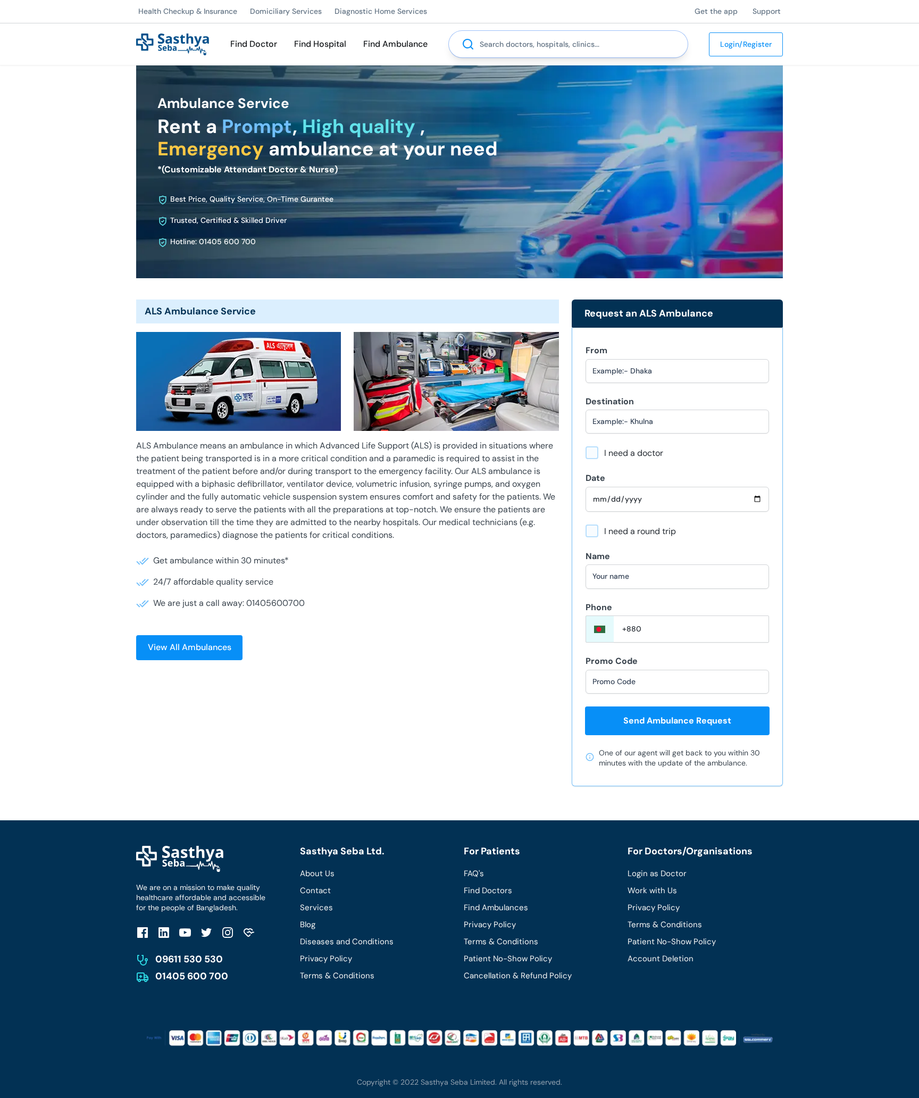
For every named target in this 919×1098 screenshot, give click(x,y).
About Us (317, 873)
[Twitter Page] (206, 932)
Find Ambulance (395, 43)
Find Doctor (253, 43)
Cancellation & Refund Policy (518, 975)
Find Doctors (488, 890)
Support (767, 11)
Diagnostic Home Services (381, 11)
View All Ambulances (189, 647)
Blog (307, 924)
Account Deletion (661, 958)
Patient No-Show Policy (508, 958)
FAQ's (474, 873)
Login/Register (746, 44)
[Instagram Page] (227, 932)
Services (316, 907)
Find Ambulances (496, 907)
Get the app (716, 11)
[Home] (172, 43)
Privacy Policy (326, 958)
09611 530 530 (189, 959)
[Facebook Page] (142, 932)
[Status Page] (249, 932)
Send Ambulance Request (677, 720)
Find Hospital (320, 43)
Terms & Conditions (337, 975)
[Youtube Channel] (185, 932)
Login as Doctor (657, 873)
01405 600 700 (191, 976)
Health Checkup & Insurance (187, 11)
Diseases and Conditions (347, 941)
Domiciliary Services (286, 11)
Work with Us (652, 890)
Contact (315, 890)
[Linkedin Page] (163, 932)
